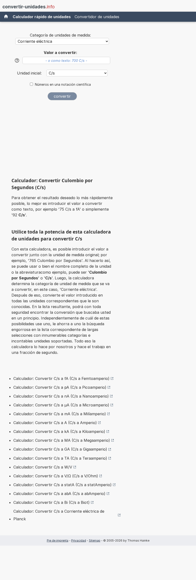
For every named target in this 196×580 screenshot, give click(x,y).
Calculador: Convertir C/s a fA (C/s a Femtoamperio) (61, 378)
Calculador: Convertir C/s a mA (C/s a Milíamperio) (59, 413)
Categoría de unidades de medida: (60, 35)
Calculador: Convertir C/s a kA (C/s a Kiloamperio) (59, 431)
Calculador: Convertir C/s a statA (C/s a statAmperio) (62, 484)
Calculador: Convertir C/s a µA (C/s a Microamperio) (61, 405)
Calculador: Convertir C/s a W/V (42, 467)
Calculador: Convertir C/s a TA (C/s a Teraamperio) (60, 458)
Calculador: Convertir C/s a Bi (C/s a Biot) (51, 502)
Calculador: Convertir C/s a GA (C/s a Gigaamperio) (60, 449)
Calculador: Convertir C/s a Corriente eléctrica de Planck (58, 515)
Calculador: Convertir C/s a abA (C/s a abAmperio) (59, 493)
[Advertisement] (62, 140)
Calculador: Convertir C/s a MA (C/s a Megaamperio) (61, 440)
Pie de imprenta (57, 540)
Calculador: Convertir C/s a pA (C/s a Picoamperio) (59, 387)
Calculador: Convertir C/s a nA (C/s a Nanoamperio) (61, 396)
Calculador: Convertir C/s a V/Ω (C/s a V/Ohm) (55, 476)
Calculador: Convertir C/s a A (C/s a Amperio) (55, 422)
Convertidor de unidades (97, 16)
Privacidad (78, 540)
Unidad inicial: (30, 73)
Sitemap (94, 540)
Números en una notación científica (63, 84)
